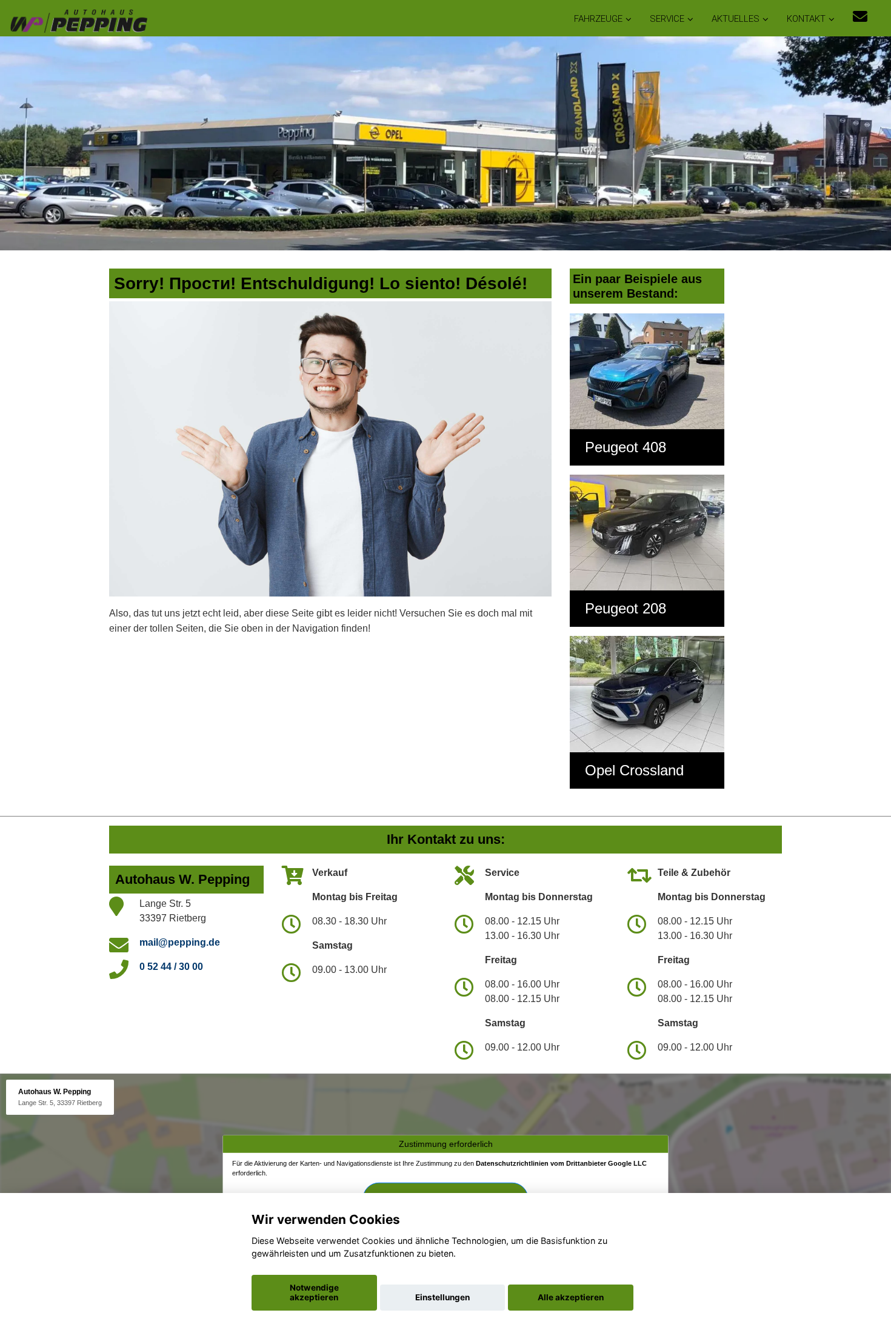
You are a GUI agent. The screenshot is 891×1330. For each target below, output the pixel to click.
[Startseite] (78, 19)
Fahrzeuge (598, 18)
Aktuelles (735, 18)
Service (667, 18)
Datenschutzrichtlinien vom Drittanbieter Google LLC (561, 1163)
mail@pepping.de (179, 942)
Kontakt (806, 18)
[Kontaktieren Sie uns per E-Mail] (860, 16)
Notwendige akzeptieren (314, 1292)
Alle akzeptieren (571, 1297)
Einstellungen (442, 1297)
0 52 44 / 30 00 (171, 966)
